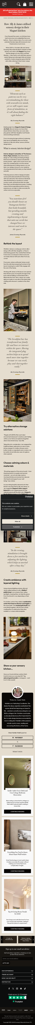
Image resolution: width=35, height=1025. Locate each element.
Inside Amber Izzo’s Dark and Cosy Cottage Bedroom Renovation (18, 793)
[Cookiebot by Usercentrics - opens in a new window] (25, 497)
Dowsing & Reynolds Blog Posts (17, 18)
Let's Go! (6, 963)
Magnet (21, 51)
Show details (25, 516)
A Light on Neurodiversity (9, 939)
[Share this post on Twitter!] (17, 742)
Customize (16, 527)
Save (17, 737)
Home (5, 18)
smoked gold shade (22, 605)
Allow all (17, 521)
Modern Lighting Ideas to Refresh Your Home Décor (25, 939)
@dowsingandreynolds (11, 678)
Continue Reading (17, 811)
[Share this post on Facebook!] (17, 746)
